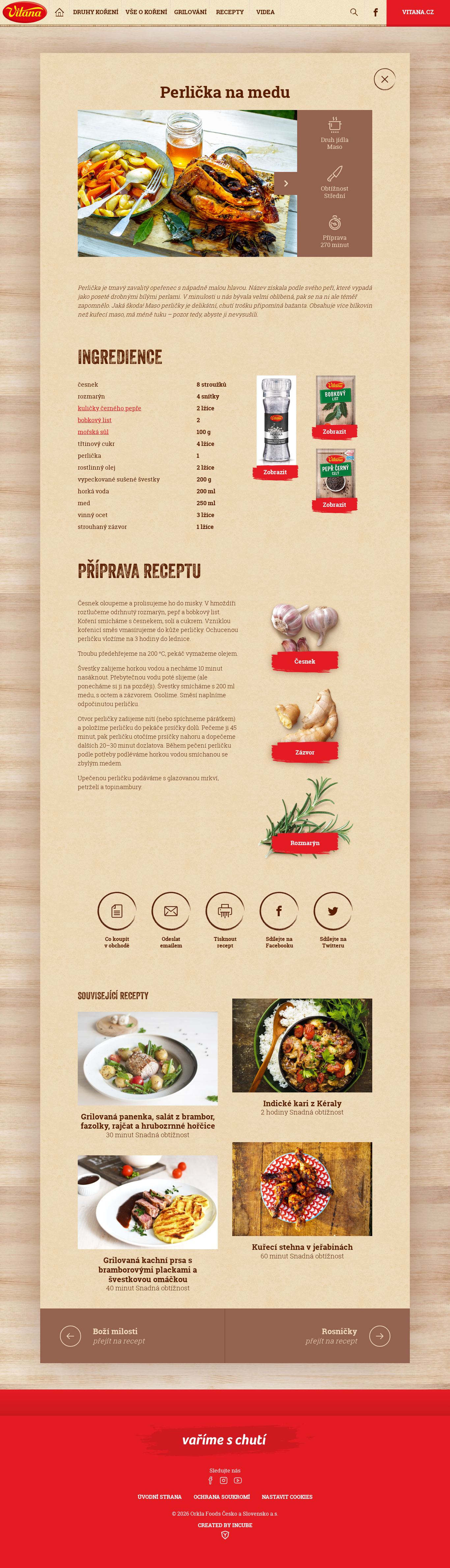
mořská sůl (93, 432)
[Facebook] (210, 1481)
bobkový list (95, 420)
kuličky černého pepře (109, 408)
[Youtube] (237, 1481)
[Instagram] (223, 1481)
